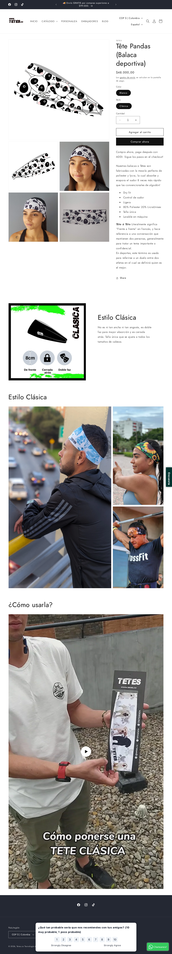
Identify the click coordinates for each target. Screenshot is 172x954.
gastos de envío (127, 77)
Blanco (123, 93)
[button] (49, 21)
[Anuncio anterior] (56, 4)
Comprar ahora (140, 142)
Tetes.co (20, 946)
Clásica (124, 106)
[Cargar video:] (86, 751)
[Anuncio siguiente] (116, 4)
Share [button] (123, 278)
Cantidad (120, 113)
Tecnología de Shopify (34, 946)
